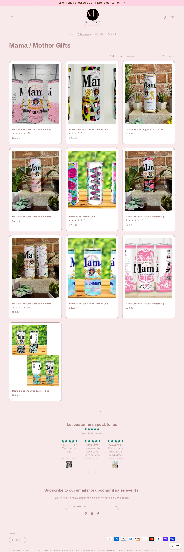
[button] (12, 18)
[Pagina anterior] (83, 412)
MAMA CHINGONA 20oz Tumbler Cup (31, 129)
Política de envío (126, 550)
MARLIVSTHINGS (23, 550)
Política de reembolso (63, 550)
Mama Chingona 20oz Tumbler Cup (30, 391)
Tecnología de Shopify (41, 550)
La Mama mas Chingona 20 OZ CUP (144, 129)
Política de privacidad (85, 550)
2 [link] (100, 411)
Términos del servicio (107, 550)
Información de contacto (147, 550)
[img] (91, 429)
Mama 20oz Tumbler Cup (82, 217)
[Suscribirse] (115, 506)
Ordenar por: (116, 56)
